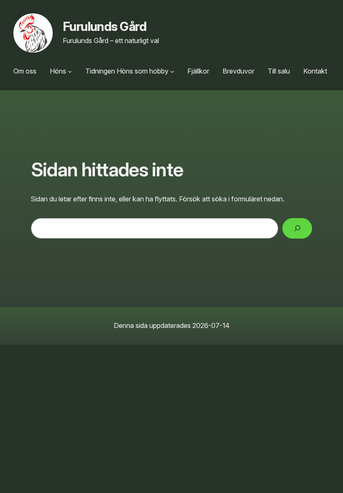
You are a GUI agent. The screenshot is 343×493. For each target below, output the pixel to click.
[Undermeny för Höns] (70, 71)
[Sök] (297, 228)
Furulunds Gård (105, 26)
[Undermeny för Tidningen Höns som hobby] (172, 71)
